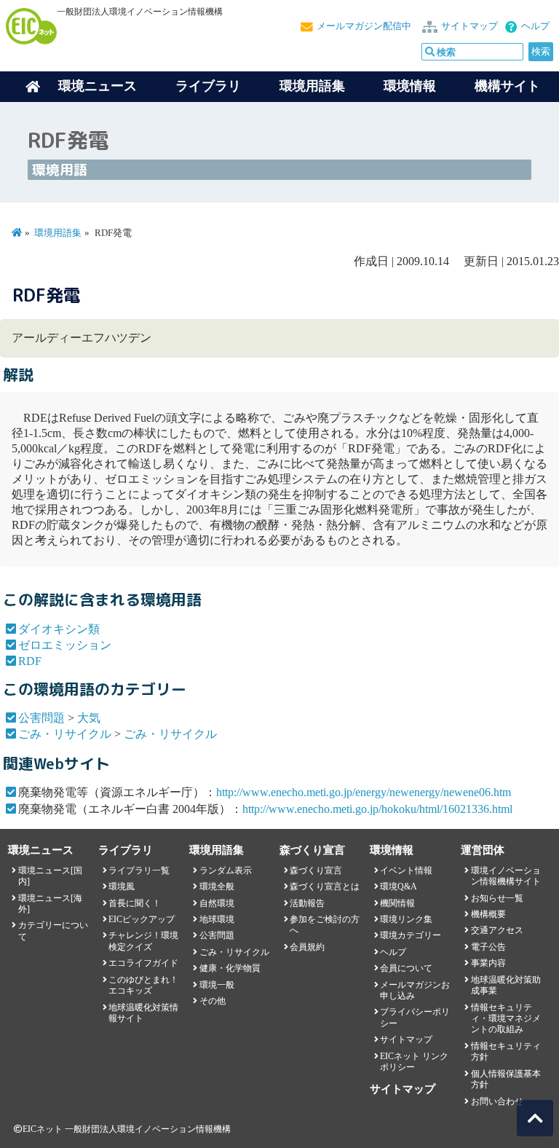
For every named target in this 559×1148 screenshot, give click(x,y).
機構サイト (507, 86)
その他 (212, 1001)
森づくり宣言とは (325, 886)
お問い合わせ (497, 1101)
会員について (406, 968)
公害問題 (41, 718)
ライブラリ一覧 (139, 870)
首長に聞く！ (134, 903)
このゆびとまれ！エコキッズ (143, 985)
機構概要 (488, 914)
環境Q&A (398, 886)
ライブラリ (208, 86)
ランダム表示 (225, 870)
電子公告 (488, 947)
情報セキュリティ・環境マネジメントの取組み (506, 1018)
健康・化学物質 (230, 968)
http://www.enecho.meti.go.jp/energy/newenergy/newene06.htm (363, 792)
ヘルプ (535, 26)
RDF (29, 661)
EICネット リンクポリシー (414, 1061)
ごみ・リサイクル (64, 734)
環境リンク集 (406, 919)
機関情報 (397, 903)
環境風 (121, 886)
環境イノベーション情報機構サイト (506, 875)
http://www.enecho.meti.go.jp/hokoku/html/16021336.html (377, 809)
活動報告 (307, 903)
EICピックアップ (141, 919)
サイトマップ (469, 26)
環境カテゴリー (410, 935)
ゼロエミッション (64, 645)
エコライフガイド (143, 963)
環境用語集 (312, 86)
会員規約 (307, 947)
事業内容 (488, 963)
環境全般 (216, 886)
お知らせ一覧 (497, 898)
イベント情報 (406, 870)
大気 (88, 718)
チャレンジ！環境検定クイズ (143, 940)
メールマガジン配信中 (364, 26)
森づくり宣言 (316, 870)
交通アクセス (497, 930)
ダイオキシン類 (59, 629)
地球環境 (216, 919)
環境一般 (216, 985)
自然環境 (216, 903)
